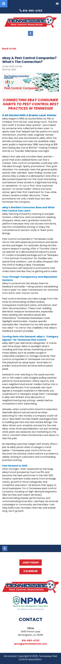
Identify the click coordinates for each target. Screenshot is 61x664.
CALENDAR (30, 571)
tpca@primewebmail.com (30, 643)
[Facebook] (30, 33)
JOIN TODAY (30, 562)
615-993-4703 (30, 640)
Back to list (9, 48)
